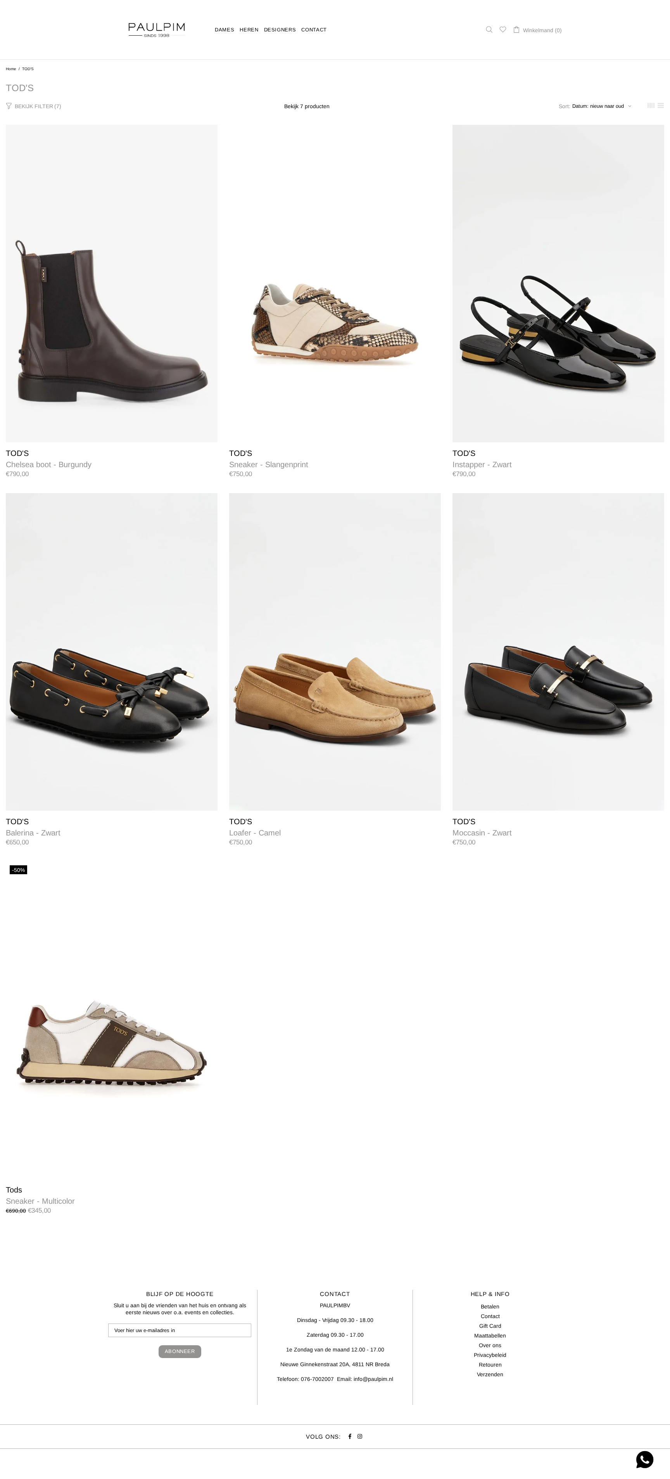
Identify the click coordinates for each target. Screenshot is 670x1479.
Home (11, 69)
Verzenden (490, 1374)
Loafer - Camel (255, 832)
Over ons (490, 1345)
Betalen (490, 1306)
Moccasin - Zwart (482, 832)
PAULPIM (156, 29)
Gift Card (490, 1326)
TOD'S (17, 453)
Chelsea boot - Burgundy (49, 464)
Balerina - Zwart (33, 832)
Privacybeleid (490, 1355)
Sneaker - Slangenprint (268, 464)
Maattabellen (490, 1335)
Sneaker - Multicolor (40, 1201)
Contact (490, 1316)
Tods (14, 1190)
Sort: (564, 106)
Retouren (490, 1365)
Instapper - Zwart (482, 464)
